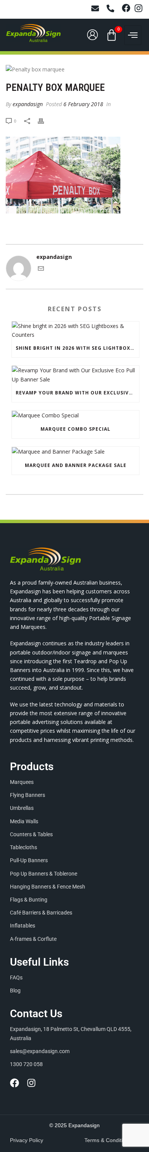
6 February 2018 (83, 104)
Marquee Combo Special (75, 429)
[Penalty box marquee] (74, 69)
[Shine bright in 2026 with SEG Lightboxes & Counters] (75, 330)
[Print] (45, 120)
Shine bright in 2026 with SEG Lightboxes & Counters (77, 348)
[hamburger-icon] (132, 35)
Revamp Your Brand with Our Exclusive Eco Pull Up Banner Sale (77, 392)
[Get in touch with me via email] (41, 269)
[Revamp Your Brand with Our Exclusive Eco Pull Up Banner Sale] (75, 374)
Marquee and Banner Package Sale (75, 465)
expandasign (28, 104)
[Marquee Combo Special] (75, 415)
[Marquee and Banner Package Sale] (75, 451)
